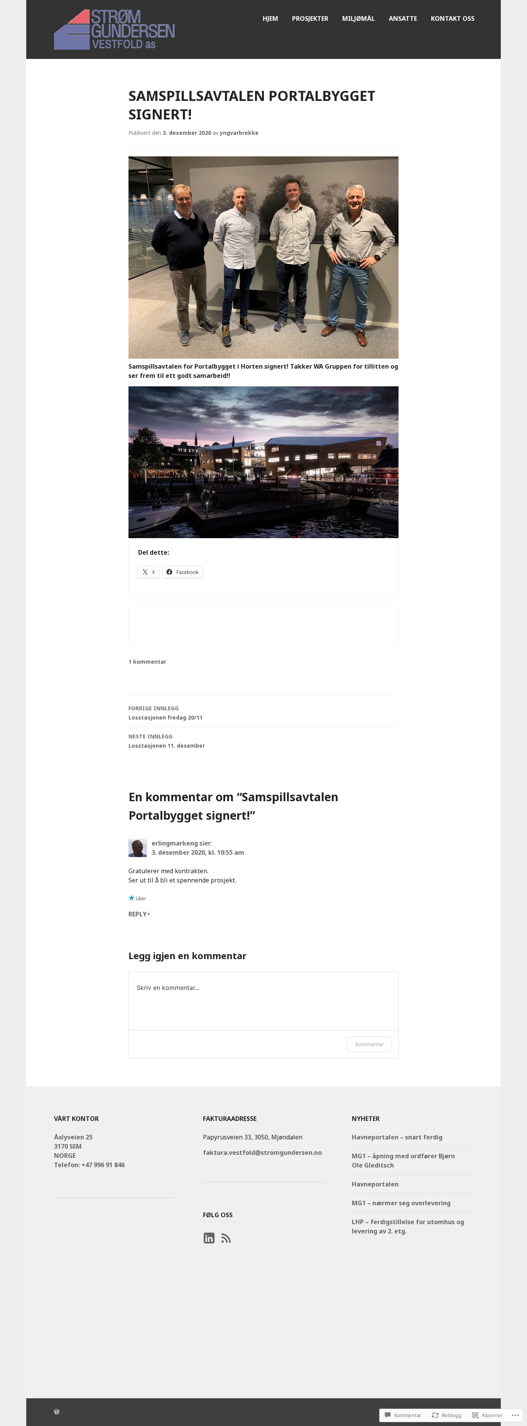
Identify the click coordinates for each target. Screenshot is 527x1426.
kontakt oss (453, 18)
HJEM (270, 18)
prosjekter (310, 18)
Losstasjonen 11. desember (166, 741)
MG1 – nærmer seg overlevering (401, 1203)
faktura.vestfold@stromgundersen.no (262, 1152)
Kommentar (369, 1044)
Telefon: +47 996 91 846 (89, 1165)
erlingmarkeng (175, 843)
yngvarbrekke (239, 132)
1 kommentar (147, 661)
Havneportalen (375, 1184)
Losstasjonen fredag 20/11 (165, 713)
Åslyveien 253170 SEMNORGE (73, 1146)
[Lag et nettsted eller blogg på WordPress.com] (56, 1412)
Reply (137, 914)
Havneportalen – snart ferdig (397, 1137)
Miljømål (358, 18)
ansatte (403, 18)
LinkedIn (209, 1245)
